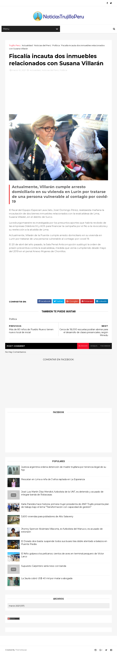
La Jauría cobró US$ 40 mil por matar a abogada (46, 578)
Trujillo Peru (14, 45)
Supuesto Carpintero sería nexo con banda (43, 566)
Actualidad (27, 45)
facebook (105, 346)
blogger (83, 346)
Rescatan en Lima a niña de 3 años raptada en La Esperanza (53, 479)
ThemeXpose (21, 650)
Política (56, 45)
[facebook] (107, 3)
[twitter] (111, 3)
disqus (93, 346)
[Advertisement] (58, 94)
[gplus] (100, 650)
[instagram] (95, 650)
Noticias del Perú (42, 45)
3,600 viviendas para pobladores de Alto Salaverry (47, 516)
